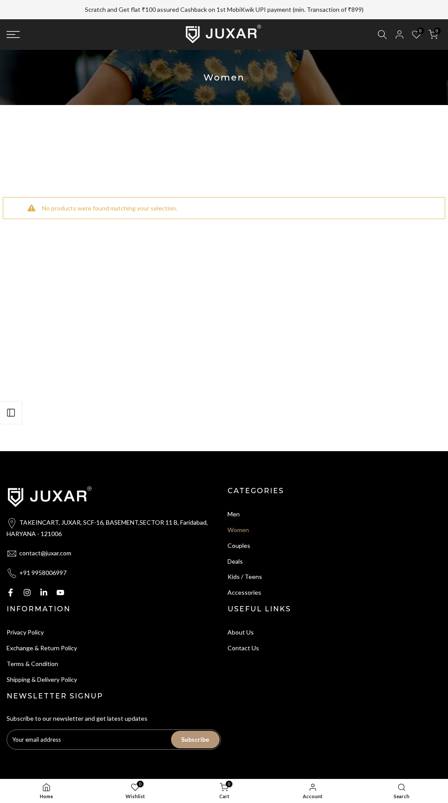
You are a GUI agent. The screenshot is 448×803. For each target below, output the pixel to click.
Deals (235, 561)
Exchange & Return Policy (42, 648)
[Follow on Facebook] (10, 592)
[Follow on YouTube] (60, 592)
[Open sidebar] (11, 413)
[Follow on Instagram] (27, 592)
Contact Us (243, 648)
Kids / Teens (245, 576)
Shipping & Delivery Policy (42, 679)
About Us (241, 632)
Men (234, 514)
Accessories (244, 592)
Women (238, 529)
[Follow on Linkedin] (44, 592)
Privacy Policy (25, 632)
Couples (239, 545)
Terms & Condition (32, 663)
